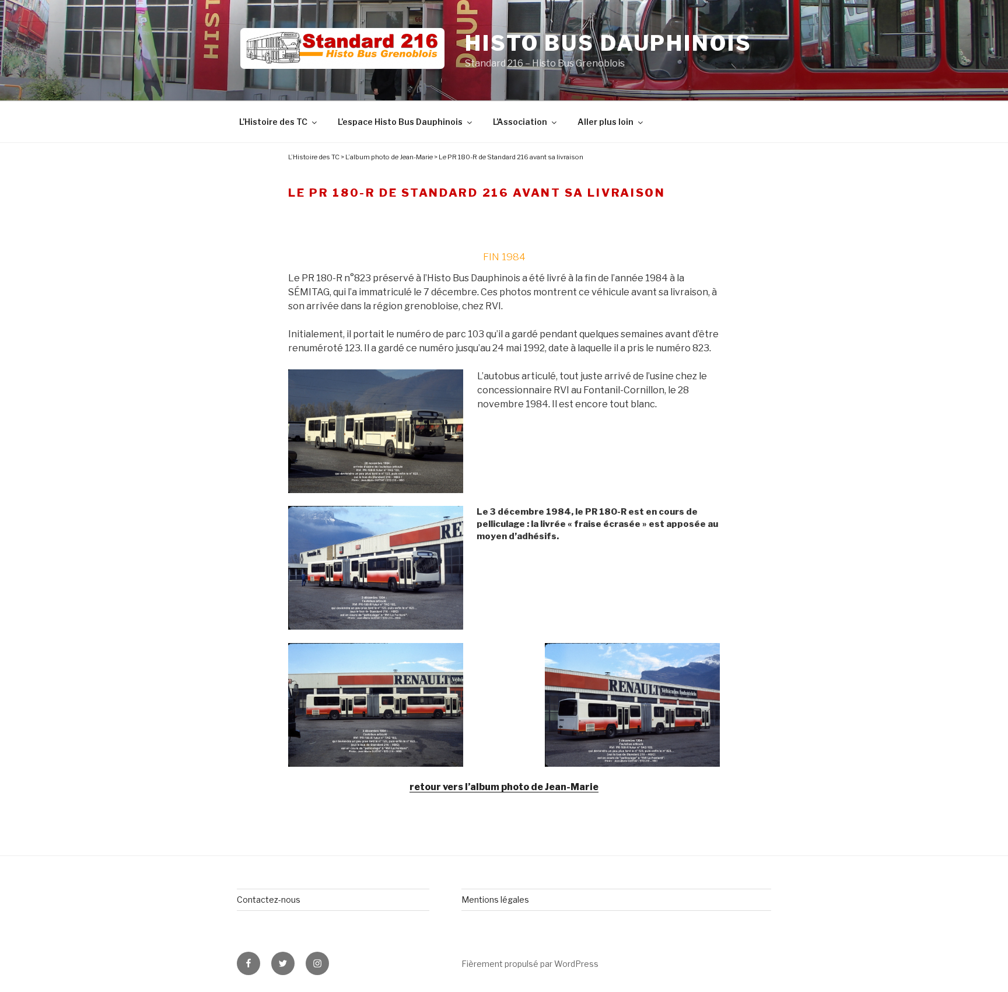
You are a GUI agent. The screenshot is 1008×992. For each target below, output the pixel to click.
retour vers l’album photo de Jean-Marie (504, 786)
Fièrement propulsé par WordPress (529, 964)
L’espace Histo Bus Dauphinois (400, 122)
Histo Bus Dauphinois (608, 43)
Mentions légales (495, 899)
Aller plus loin (606, 122)
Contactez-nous (268, 899)
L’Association (520, 122)
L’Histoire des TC (273, 122)
